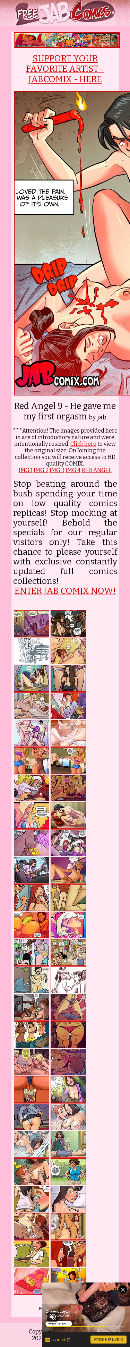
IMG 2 (41, 470)
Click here (83, 444)
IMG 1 (26, 470)
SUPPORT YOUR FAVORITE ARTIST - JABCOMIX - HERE (65, 69)
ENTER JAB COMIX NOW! (65, 591)
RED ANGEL (96, 470)
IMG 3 (57, 470)
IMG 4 (73, 470)
